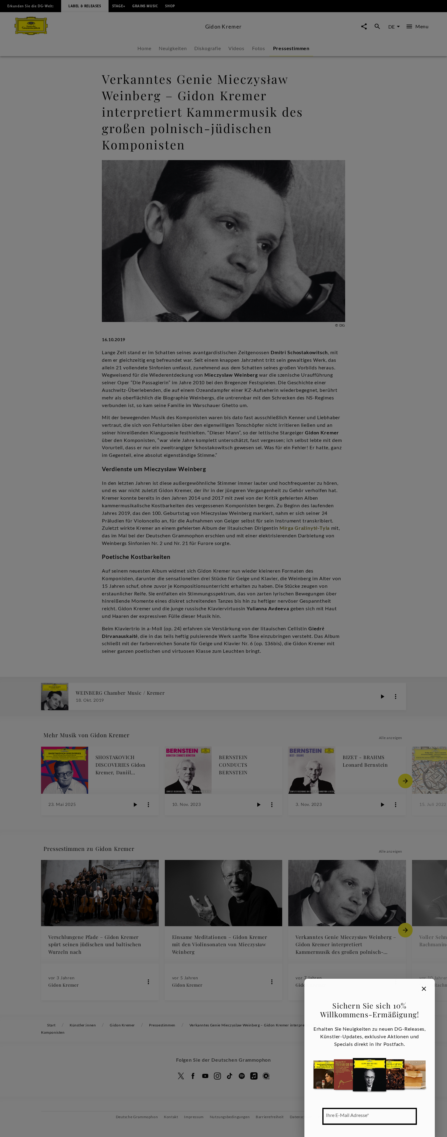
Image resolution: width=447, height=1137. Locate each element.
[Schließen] (424, 989)
